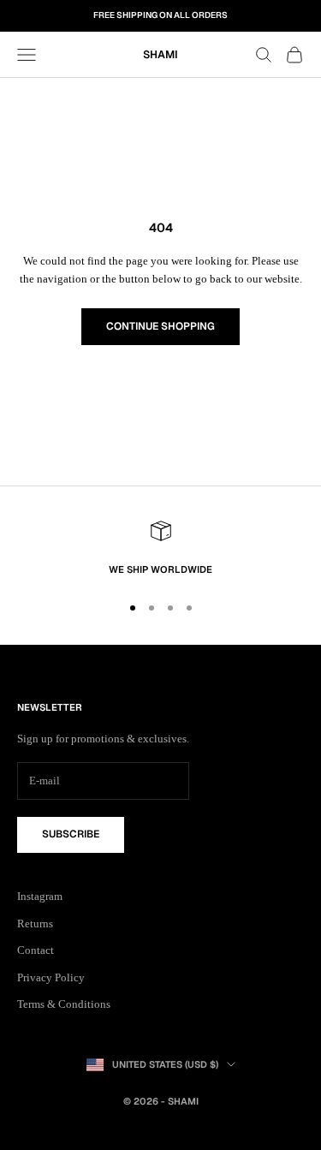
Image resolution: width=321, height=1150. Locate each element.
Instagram (39, 896)
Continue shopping (160, 326)
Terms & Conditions (63, 1004)
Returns (35, 923)
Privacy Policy (51, 977)
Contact (35, 950)
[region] (160, 549)
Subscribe (70, 834)
